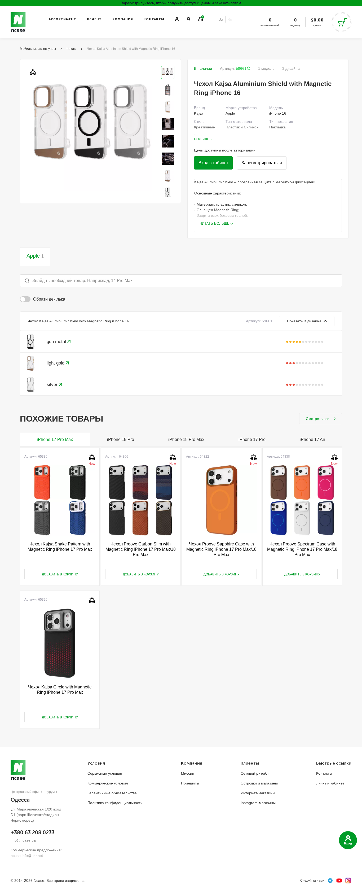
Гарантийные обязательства (112, 793)
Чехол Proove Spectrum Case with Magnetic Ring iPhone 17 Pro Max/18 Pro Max (302, 549)
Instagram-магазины (258, 803)
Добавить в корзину (60, 574)
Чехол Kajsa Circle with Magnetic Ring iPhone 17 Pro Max (59, 690)
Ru (229, 19)
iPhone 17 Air (312, 439)
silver (53, 384)
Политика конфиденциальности (115, 803)
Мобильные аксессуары (38, 49)
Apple (35, 256)
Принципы (190, 783)
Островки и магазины (259, 783)
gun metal (57, 341)
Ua (220, 19)
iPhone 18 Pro (120, 439)
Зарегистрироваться (261, 163)
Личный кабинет (330, 783)
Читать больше (214, 223)
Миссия (187, 773)
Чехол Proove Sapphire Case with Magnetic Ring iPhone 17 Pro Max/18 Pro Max (221, 549)
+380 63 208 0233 (33, 832)
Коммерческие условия (107, 783)
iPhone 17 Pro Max (55, 439)
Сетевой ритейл (254, 773)
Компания (122, 19)
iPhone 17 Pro (252, 439)
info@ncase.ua (23, 840)
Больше (201, 139)
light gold (56, 363)
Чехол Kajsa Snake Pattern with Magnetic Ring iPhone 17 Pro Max (60, 547)
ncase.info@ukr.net (27, 855)
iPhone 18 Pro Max (186, 439)
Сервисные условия (104, 773)
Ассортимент (62, 19)
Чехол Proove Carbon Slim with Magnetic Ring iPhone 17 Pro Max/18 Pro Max (140, 549)
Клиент (94, 19)
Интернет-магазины (258, 793)
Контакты (154, 19)
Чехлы (71, 49)
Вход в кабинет (213, 163)
